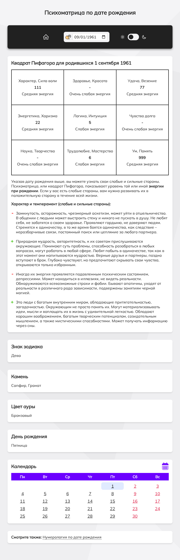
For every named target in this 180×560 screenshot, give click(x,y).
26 (45, 516)
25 (22, 516)
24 (157, 508)
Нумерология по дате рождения (72, 537)
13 (67, 501)
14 (90, 501)
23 (135, 508)
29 (112, 516)
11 (22, 501)
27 (67, 516)
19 (45, 508)
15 (112, 501)
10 (157, 493)
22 (112, 508)
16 (135, 501)
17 (157, 501)
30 (135, 516)
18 (22, 508)
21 (90, 508)
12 (45, 501)
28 (90, 516)
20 (67, 508)
